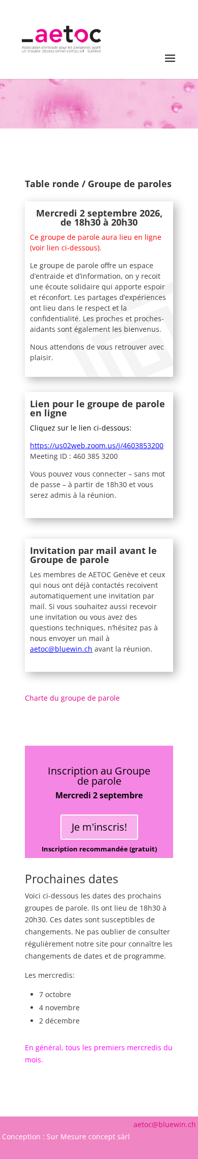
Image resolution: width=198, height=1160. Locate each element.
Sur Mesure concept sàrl (88, 1136)
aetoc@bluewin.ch (61, 649)
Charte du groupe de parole (72, 698)
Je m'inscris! (99, 827)
